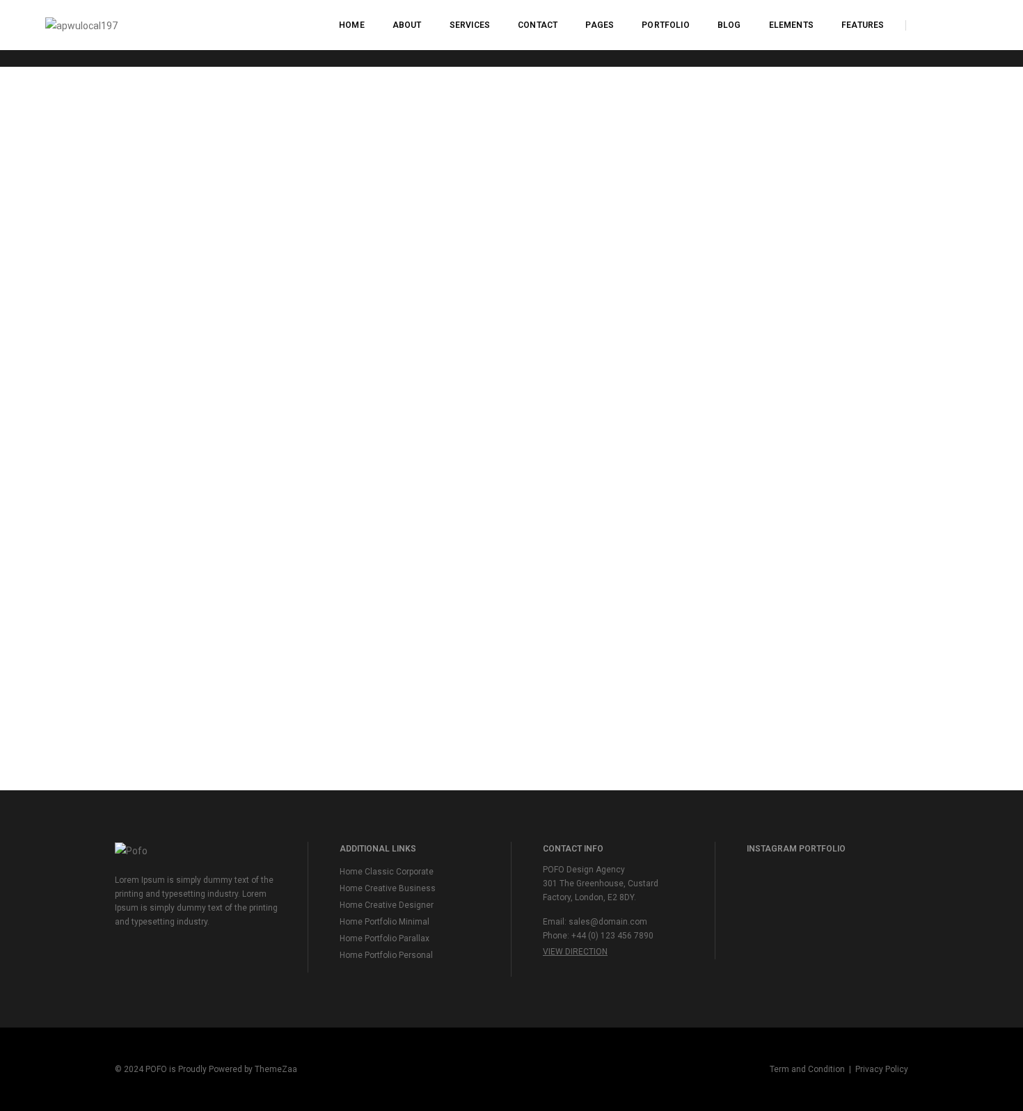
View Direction (575, 952)
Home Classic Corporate (387, 872)
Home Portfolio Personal (386, 955)
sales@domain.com (608, 922)
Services (470, 25)
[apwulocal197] (81, 24)
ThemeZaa (276, 1069)
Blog (729, 25)
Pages (599, 25)
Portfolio (666, 25)
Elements (791, 25)
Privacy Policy (881, 1069)
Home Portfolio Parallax (384, 938)
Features (862, 25)
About (407, 25)
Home (352, 25)
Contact (537, 25)
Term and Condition (807, 1069)
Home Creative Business (388, 888)
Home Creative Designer (387, 905)
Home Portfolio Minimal (384, 922)
